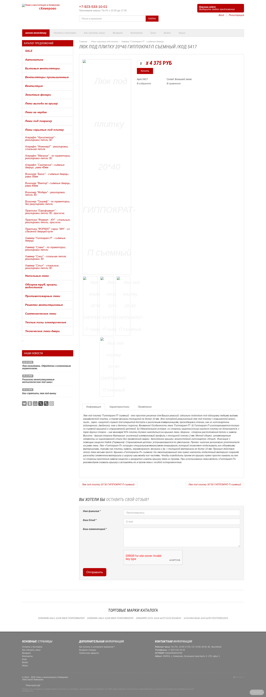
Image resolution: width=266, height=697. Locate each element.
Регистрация (236, 15)
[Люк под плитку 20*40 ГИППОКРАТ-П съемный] (109, 166)
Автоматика (34, 59)
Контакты (136, 33)
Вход (221, 15)
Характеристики (119, 406)
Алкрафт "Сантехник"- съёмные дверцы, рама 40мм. (44, 166)
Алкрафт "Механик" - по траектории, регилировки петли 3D (48, 157)
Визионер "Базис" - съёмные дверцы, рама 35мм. (47, 175)
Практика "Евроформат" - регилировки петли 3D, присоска (44, 212)
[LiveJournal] (46, 403)
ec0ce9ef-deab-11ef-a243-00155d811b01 (206, 618)
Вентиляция (34, 85)
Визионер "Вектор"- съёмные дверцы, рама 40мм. (48, 184)
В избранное (144, 83)
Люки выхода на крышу (41, 103)
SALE (28, 50)
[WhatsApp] (51, 403)
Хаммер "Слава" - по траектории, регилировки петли (45, 248)
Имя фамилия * (92, 511)
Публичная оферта (89, 653)
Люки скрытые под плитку (44, 129)
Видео (167, 33)
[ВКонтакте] (24, 403)
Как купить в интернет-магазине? (97, 647)
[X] (40, 403)
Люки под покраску (38, 120)
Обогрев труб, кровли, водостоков (41, 286)
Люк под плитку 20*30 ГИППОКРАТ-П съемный (108, 484)
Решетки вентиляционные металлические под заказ (38, 380)
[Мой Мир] (35, 403)
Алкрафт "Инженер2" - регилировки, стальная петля (47, 148)
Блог (153, 33)
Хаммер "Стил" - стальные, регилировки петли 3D (42, 267)
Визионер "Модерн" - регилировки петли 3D (45, 193)
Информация (93, 406)
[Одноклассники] (29, 403)
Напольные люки (37, 275)
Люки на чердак (36, 112)
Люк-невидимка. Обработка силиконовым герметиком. (46, 367)
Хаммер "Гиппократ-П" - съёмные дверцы (45, 239)
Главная (83, 41)
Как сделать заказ (94, 33)
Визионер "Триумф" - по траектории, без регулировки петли (47, 202)
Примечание (145, 406)
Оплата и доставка (65, 33)
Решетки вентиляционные (44, 304)
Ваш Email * (90, 520)
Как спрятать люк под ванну (39, 393)
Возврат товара (87, 650)
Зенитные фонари (38, 94)
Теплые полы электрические (45, 322)
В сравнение (174, 83)
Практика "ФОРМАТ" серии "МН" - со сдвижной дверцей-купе (47, 230)
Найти (152, 18)
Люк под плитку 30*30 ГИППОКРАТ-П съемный (214, 484)
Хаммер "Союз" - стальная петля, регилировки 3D (46, 257)
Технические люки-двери (42, 331)
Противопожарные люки (42, 296)
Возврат (118, 33)
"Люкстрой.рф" (33, 685)
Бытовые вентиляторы (42, 68)
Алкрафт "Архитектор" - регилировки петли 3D (40, 138)
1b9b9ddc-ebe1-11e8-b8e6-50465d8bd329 (110, 618)
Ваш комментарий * (95, 529)
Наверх (257, 692)
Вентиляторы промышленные (47, 77)
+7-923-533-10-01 (93, 7)
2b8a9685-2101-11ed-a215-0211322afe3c (158, 618)
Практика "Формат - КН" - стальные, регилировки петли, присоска (47, 221)
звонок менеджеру (36, 33)
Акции (182, 33)
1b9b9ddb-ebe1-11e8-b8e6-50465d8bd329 (61, 618)
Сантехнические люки (40, 313)
